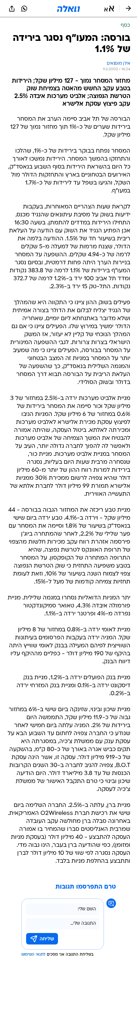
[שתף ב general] (11, 8)
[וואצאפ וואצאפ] (24, 8)
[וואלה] (68, 8)
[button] (109, 8)
